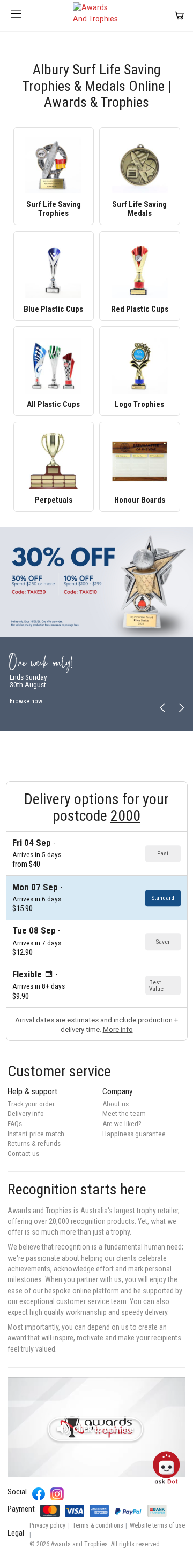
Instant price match (36, 1134)
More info (118, 1030)
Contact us (23, 1154)
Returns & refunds (34, 1143)
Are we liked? (122, 1124)
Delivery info (26, 1113)
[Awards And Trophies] (96, 15)
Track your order (31, 1104)
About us (115, 1104)
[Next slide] (181, 708)
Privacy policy (47, 1525)
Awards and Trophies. (80, 1544)
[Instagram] (57, 1494)
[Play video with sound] (96, 1427)
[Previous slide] (162, 708)
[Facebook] (39, 1494)
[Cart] (179, 15)
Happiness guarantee (134, 1134)
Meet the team (124, 1113)
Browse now (26, 701)
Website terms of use (157, 1525)
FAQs (15, 1124)
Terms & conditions (97, 1525)
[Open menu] (16, 15)
